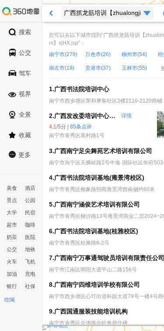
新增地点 (57, 325)
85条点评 (81, 127)
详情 (126, 116)
